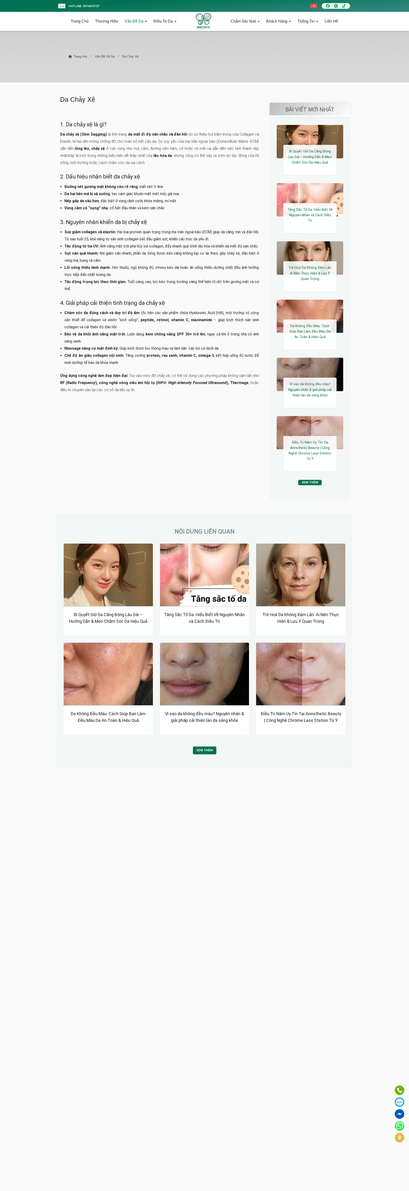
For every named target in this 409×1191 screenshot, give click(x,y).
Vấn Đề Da (134, 21)
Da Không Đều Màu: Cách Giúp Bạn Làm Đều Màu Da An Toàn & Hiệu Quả (309, 331)
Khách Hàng (276, 21)
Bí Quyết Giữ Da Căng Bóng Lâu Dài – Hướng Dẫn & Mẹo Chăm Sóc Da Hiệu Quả (310, 156)
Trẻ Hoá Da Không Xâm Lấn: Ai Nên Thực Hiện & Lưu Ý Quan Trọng (310, 273)
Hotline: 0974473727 (84, 6)
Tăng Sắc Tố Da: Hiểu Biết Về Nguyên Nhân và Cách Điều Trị (310, 215)
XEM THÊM (310, 482)
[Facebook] (328, 6)
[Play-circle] (336, 6)
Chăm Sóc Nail (243, 21)
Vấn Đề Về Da (105, 56)
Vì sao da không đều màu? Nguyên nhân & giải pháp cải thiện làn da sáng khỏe (310, 389)
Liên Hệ (331, 21)
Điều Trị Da (163, 21)
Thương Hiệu (106, 21)
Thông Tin (306, 21)
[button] (62, 6)
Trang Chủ (80, 21)
